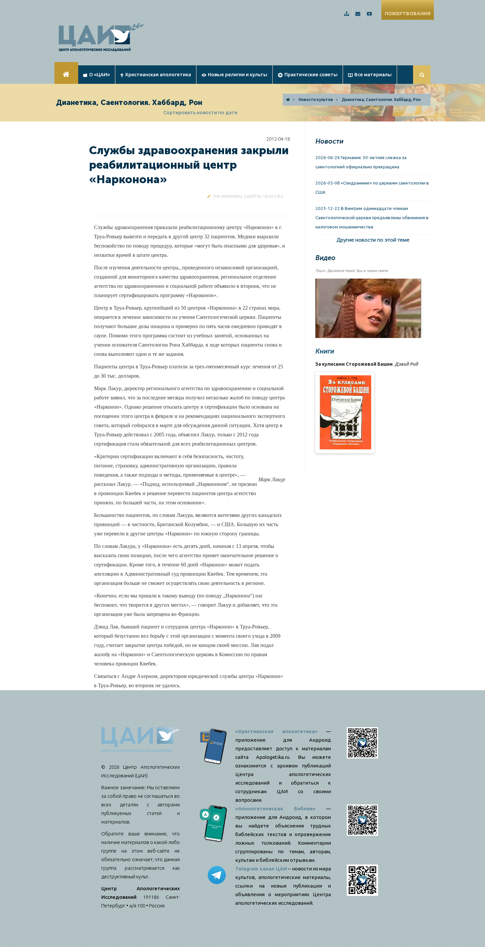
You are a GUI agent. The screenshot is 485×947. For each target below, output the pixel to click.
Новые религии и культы (237, 74)
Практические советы (311, 74)
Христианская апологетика (158, 74)
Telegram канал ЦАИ (261, 868)
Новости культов (316, 99)
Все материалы (373, 74)
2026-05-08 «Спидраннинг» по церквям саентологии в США (372, 187)
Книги (324, 351)
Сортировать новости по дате (200, 112)
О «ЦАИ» (99, 74)
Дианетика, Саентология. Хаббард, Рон (381, 99)
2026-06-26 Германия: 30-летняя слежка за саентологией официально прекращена (360, 162)
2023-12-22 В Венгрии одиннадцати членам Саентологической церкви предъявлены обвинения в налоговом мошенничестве (372, 217)
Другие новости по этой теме (373, 240)
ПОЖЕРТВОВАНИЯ (408, 13)
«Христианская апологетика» (276, 731)
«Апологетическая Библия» (275, 808)
